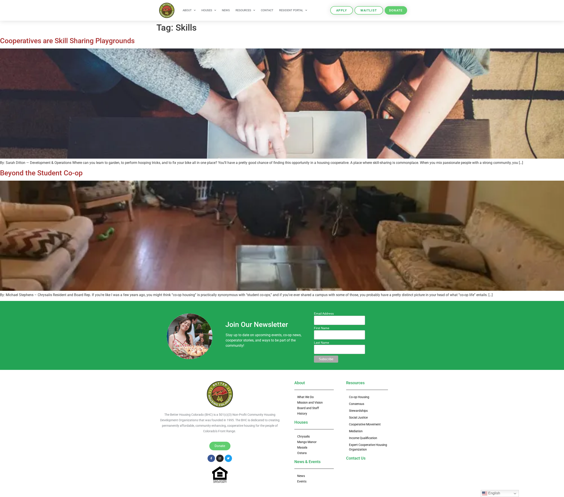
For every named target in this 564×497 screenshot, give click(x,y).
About (187, 10)
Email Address (324, 313)
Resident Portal (291, 10)
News (226, 10)
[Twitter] (228, 458)
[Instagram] (220, 458)
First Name (321, 328)
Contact (267, 10)
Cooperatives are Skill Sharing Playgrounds (67, 41)
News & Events (307, 461)
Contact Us (355, 458)
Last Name (321, 342)
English (493, 493)
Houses (206, 10)
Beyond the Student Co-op (41, 173)
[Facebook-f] (211, 458)
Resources (243, 10)
